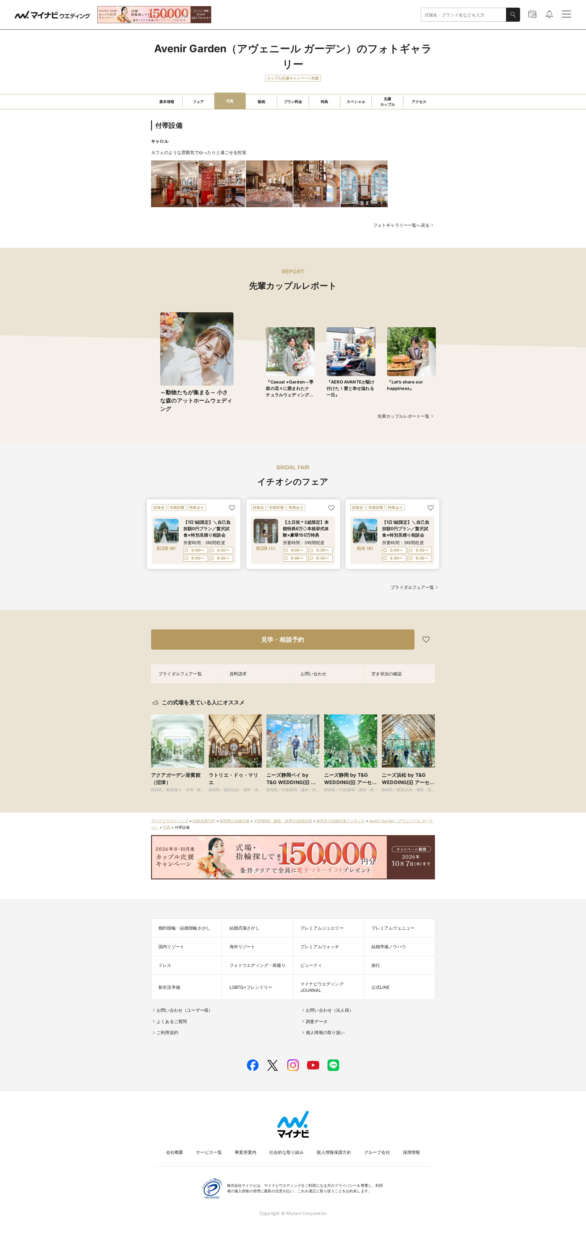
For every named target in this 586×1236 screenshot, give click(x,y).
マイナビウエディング (169, 821)
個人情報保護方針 (334, 1152)
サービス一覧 (209, 1152)
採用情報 (411, 1152)
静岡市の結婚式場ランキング (341, 821)
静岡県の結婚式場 (234, 821)
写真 (166, 827)
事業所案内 (245, 1152)
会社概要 (174, 1152)
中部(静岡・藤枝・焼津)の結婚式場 (283, 821)
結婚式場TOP (204, 821)
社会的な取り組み (286, 1152)
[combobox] (464, 15)
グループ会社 (377, 1152)
